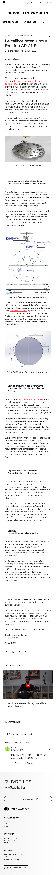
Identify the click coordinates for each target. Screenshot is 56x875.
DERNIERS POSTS (10, 22)
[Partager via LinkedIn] (19, 651)
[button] (44, 3)
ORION (7, 824)
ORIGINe (7, 822)
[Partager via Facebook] (6, 651)
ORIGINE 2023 (29, 22)
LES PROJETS (9, 840)
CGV (6, 857)
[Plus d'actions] (49, 35)
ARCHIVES (8, 826)
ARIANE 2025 (11, 643)
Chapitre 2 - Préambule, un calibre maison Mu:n (26, 705)
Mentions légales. (9, 869)
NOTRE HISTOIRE (11, 838)
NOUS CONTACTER (12, 859)
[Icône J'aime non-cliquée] (13, 763)
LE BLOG (7, 842)
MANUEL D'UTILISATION (13, 855)
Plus (43, 22)
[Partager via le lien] (25, 651)
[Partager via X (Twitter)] (12, 651)
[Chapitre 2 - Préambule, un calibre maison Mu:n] (28, 684)
